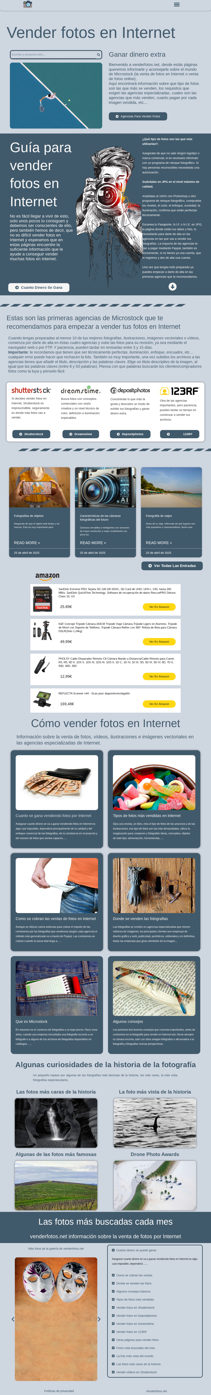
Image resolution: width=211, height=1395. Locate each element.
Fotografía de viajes (159, 516)
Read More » (27, 543)
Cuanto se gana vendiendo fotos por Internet (53, 816)
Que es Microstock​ (31, 1021)
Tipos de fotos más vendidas (135, 1299)
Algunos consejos (128, 1021)
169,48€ (67, 704)
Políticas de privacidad (59, 1391)
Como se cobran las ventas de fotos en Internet (56, 919)
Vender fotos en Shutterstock (135, 1307)
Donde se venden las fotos (133, 1283)
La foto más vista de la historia (155, 1092)
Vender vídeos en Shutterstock (136, 1372)
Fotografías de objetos (29, 516)
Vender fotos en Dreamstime (135, 1323)
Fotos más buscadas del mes (135, 1348)
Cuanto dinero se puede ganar (136, 1250)
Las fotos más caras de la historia (56, 1092)
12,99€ (66, 676)
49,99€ (66, 641)
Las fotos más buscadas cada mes (105, 1221)
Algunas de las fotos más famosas (56, 1154)
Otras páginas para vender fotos (137, 1340)
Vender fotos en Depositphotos (136, 1315)
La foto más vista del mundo (134, 1356)
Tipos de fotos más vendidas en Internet (147, 816)
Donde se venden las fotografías (140, 919)
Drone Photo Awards (155, 1154)
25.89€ (66, 607)
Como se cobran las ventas (134, 1275)
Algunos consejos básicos (133, 1291)
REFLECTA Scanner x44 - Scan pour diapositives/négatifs (94, 693)
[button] (176, 4)
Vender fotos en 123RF (131, 1332)
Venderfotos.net (156, 1391)
